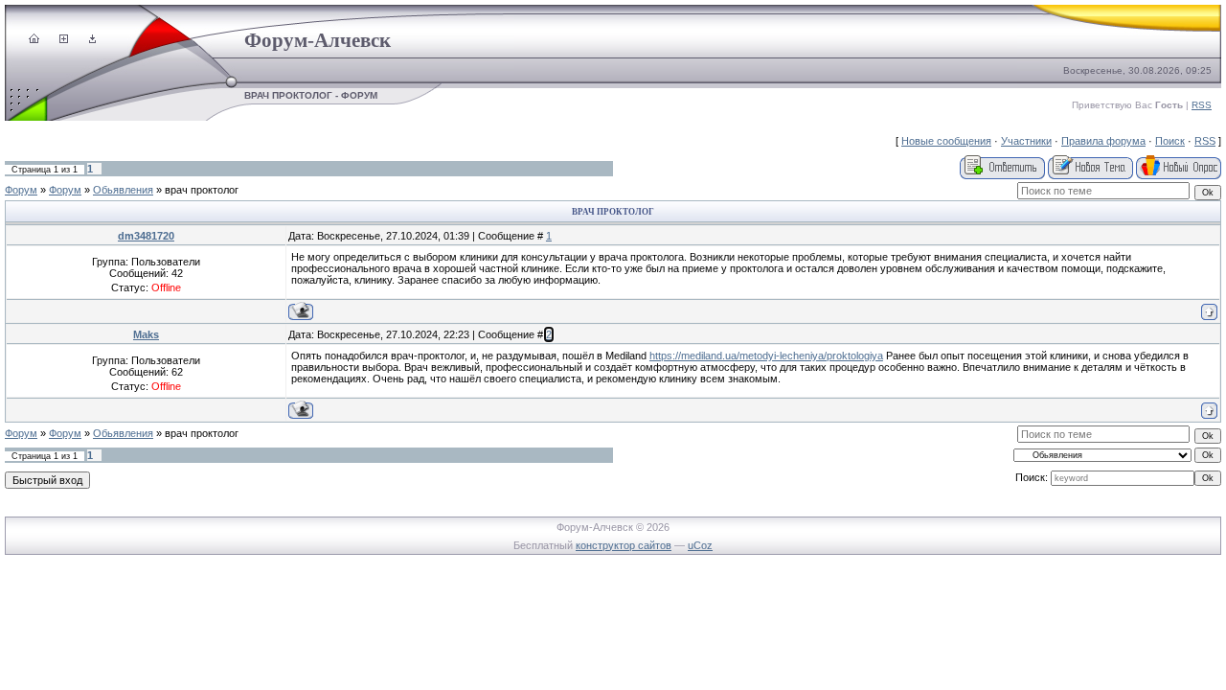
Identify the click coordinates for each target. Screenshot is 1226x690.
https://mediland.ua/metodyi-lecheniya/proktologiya (766, 355)
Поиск (1170, 141)
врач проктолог (201, 190)
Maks (146, 334)
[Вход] (92, 39)
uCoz (700, 545)
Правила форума (1103, 141)
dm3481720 (146, 236)
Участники (1026, 141)
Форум (21, 190)
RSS (1202, 105)
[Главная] (34, 39)
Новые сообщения (946, 141)
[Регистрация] (63, 39)
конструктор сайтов (623, 545)
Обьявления (123, 190)
